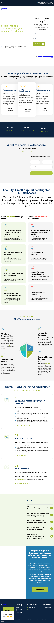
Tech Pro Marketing (32, 619)
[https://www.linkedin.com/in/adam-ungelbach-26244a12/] (44, 56)
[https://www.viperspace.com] (4, 9)
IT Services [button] (16, 9)
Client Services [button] (16, 2)
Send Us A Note (47, 610)
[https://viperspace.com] (4, 604)
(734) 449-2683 (32, 607)
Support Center (32, 610)
